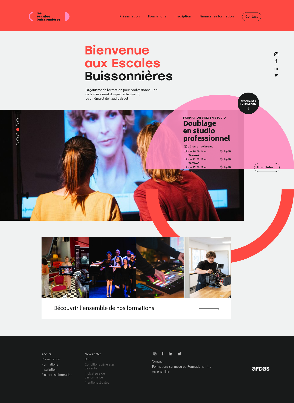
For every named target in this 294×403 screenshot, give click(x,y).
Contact (251, 17)
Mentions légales (97, 383)
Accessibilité (161, 372)
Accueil (47, 354)
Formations (157, 17)
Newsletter (93, 354)
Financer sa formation (217, 17)
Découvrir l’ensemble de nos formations (103, 309)
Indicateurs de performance (95, 375)
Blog (88, 359)
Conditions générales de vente (100, 366)
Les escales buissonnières (49, 16)
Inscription (183, 17)
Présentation (129, 17)
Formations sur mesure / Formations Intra (181, 367)
